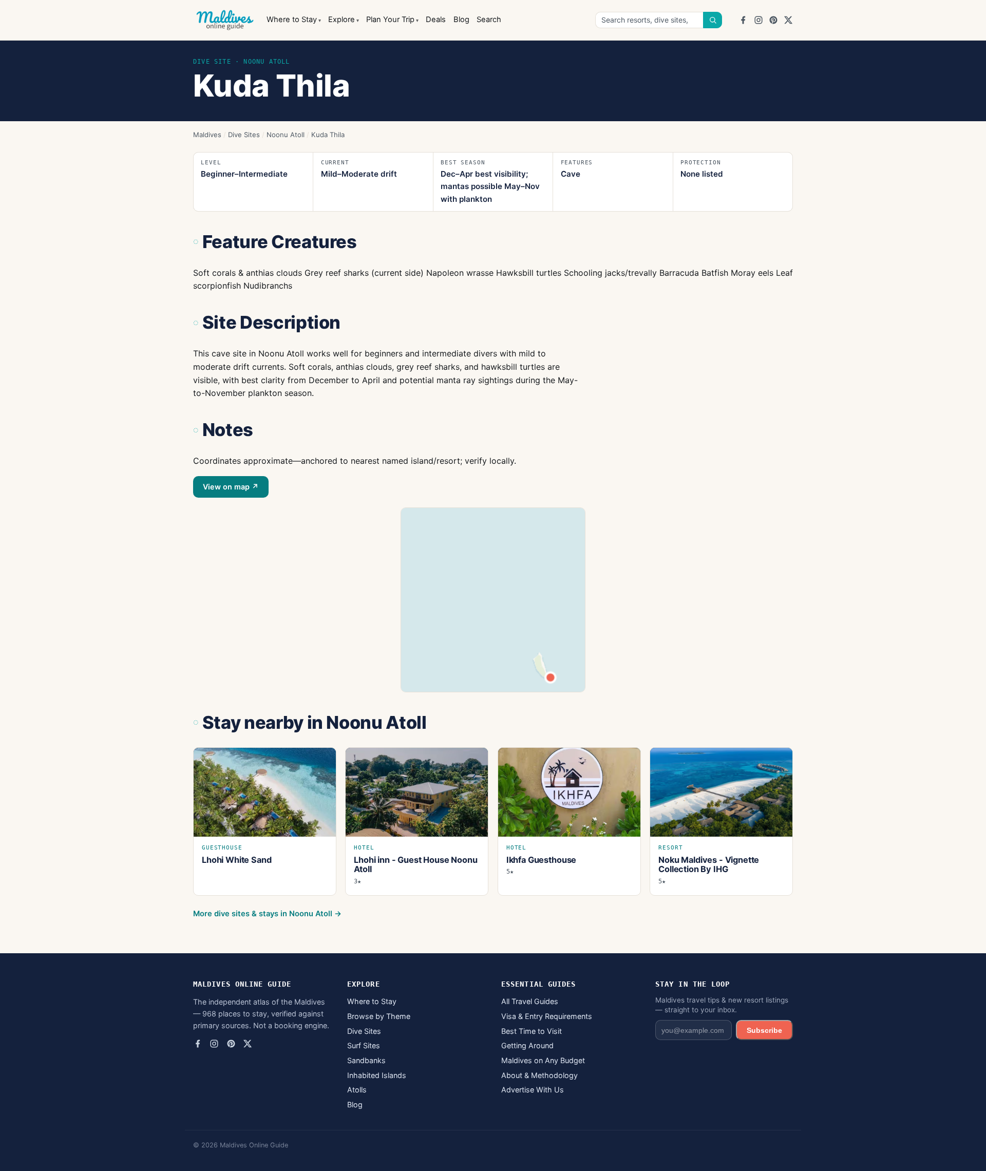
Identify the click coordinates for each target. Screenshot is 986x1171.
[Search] (713, 20)
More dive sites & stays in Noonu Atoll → (267, 913)
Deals (436, 19)
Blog (461, 19)
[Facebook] (743, 20)
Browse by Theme (378, 1016)
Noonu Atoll (286, 134)
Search (489, 19)
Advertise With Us (532, 1089)
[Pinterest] (773, 20)
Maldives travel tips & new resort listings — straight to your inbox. (721, 1005)
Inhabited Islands (376, 1075)
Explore (341, 19)
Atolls (357, 1089)
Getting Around (527, 1045)
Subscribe (764, 1030)
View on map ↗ (231, 486)
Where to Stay (292, 19)
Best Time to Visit (531, 1031)
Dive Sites (244, 134)
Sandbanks (366, 1060)
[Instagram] (758, 20)
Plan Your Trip (390, 19)
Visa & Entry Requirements (546, 1016)
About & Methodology (539, 1075)
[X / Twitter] (788, 20)
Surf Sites (363, 1045)
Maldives (207, 134)
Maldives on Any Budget (543, 1060)
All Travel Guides (529, 1001)
